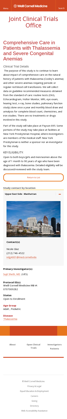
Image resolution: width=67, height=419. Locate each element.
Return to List (33, 177)
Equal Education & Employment (34, 391)
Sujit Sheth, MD (12, 274)
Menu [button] (5, 8)
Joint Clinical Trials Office (33, 22)
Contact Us (62, 331)
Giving (34, 401)
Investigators (54, 344)
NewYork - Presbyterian (34, 369)
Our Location (5, 331)
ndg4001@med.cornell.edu (21, 257)
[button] (61, 5)
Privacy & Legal (34, 386)
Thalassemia (10, 318)
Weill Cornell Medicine (33, 363)
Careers (34, 396)
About (12, 344)
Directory (34, 405)
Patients (54, 348)
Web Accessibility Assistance (34, 410)
